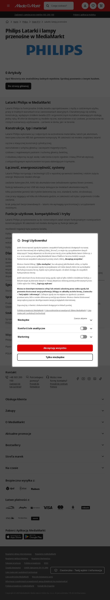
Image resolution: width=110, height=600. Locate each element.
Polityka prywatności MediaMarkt (30, 310)
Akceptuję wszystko (55, 348)
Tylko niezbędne (55, 357)
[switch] (83, 328)
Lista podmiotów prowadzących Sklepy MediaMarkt (65, 310)
